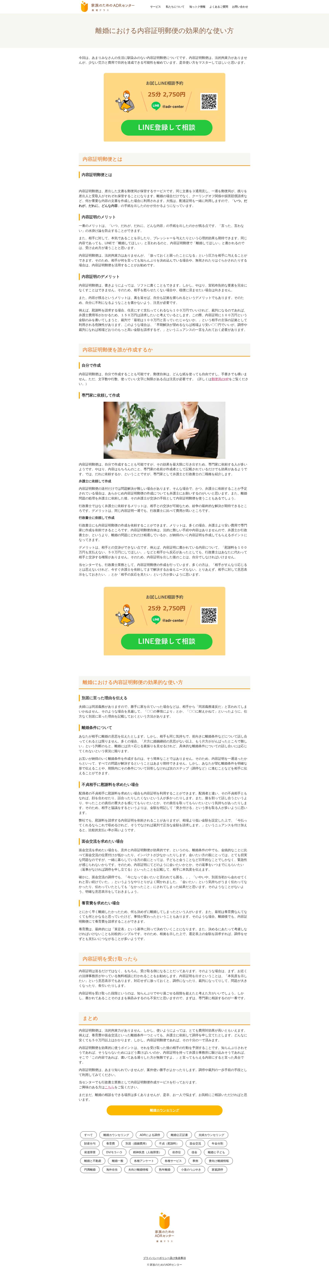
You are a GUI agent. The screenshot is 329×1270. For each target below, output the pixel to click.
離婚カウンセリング (116, 1134)
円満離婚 (90, 1169)
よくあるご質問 (218, 6)
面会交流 (195, 1143)
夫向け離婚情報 (138, 1169)
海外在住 (112, 1169)
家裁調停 (217, 1169)
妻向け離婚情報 (219, 1160)
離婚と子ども (216, 1152)
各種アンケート (144, 1160)
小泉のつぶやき (191, 1169)
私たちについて (175, 6)
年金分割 (217, 1143)
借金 (194, 1152)
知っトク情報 (197, 6)
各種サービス (173, 1160)
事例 (195, 1160)
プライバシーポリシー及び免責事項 (164, 1258)
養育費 (110, 1143)
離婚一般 (117, 1160)
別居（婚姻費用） (136, 1143)
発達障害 (90, 1152)
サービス (155, 6)
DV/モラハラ (114, 1152)
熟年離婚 (164, 1169)
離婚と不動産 (92, 1160)
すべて (88, 1134)
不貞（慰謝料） (169, 1143)
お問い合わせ (240, 6)
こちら (109, 1087)
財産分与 (90, 1143)
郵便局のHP (220, 379)
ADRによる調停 (150, 1134)
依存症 (176, 1152)
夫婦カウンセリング (211, 1134)
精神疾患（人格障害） (147, 1152)
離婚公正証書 (179, 1134)
